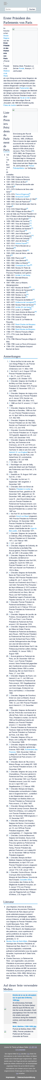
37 (32, 307)
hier (19, 1054)
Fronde (21, 68)
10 (33, 211)
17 (30, 233)
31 (27, 292)
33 (26, 297)
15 (32, 228)
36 (35, 304)
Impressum (10, 1077)
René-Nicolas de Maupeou (25, 329)
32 (27, 294)
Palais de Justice (9, 105)
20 (28, 240)
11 (30, 218)
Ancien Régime (6, 36)
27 (29, 262)
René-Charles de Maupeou (25, 324)
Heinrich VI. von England (18, 452)
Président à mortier (23, 489)
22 (15, 248)
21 (27, 243)
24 (11, 255)
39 (36, 311)
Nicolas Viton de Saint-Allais (16, 941)
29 (30, 287)
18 (32, 235)
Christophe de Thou (22, 265)
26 (27, 260)
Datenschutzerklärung (26, 1077)
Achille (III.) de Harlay (23, 307)
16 (26, 230)
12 (30, 221)
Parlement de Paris (6, 73)
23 (28, 250)
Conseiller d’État (26, 879)
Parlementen (24, 88)
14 (30, 225)
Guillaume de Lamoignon (24, 302)
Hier (28, 1054)
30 (33, 289)
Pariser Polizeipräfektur (23, 166)
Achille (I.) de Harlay (22, 275)
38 (30, 309)
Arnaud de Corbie (21, 196)
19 (30, 238)
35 (35, 302)
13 (30, 223)
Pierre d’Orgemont (22, 194)
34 (34, 299)
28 (31, 265)
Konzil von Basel (22, 516)
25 (25, 257)
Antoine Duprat (20, 243)
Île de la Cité (24, 98)
